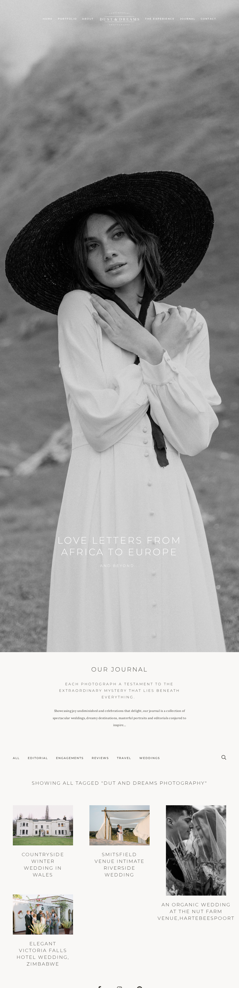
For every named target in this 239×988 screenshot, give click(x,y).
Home (48, 18)
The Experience (160, 18)
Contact (208, 18)
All (16, 758)
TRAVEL (124, 758)
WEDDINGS (149, 758)
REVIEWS (100, 758)
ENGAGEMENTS (70, 758)
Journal (188, 18)
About (88, 18)
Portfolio (67, 18)
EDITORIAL (38, 758)
